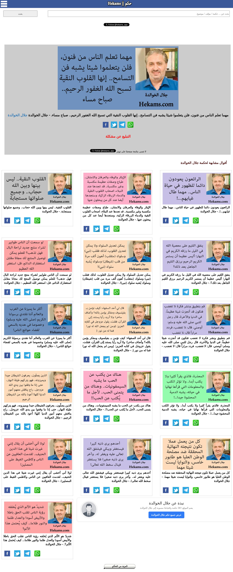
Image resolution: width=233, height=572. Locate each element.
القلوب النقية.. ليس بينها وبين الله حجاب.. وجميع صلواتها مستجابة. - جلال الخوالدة (37, 209)
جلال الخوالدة (17, 114)
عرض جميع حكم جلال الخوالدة (166, 514)
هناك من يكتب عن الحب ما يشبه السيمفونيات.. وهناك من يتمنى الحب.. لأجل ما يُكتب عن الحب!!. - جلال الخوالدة (117, 407)
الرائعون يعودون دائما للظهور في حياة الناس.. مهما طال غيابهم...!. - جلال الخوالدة (196, 209)
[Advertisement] (116, 35)
